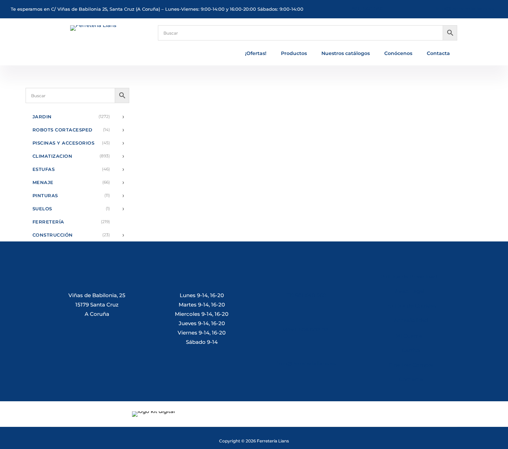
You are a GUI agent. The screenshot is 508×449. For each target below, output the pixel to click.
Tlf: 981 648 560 (306, 295)
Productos (294, 53)
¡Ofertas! (255, 53)
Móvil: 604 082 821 (306, 329)
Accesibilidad (411, 320)
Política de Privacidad (408, 276)
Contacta (438, 53)
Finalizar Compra (411, 364)
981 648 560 (368, 8)
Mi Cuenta (409, 335)
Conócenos (398, 53)
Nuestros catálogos (345, 53)
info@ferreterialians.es (465, 8)
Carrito (411, 350)
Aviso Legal (411, 291)
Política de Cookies (411, 305)
